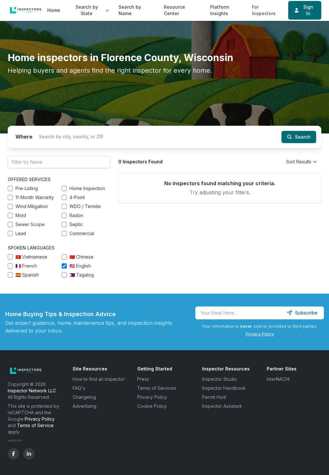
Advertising (84, 406)
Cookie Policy (152, 406)
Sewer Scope (30, 224)
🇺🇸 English (80, 266)
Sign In (308, 10)
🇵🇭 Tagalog (81, 275)
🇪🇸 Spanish (27, 275)
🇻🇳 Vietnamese (31, 257)
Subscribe (306, 312)
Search (303, 137)
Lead (20, 233)
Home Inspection (87, 188)
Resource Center (174, 10)
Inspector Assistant (222, 406)
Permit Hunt (214, 397)
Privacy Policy (260, 334)
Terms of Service (35, 425)
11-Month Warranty (34, 197)
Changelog (84, 397)
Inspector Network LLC (32, 390)
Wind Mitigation (31, 206)
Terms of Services (156, 388)
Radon (76, 215)
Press (143, 379)
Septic (76, 224)
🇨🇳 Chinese (81, 257)
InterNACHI (278, 379)
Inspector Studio (219, 379)
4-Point (77, 197)
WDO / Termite (85, 206)
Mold (20, 215)
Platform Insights (219, 10)
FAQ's (79, 388)
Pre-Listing (26, 188)
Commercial (81, 233)
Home (53, 10)
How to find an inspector (99, 379)
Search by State (87, 10)
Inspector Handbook (224, 388)
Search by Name (130, 10)
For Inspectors (264, 10)
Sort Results (298, 161)
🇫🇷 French (26, 266)
